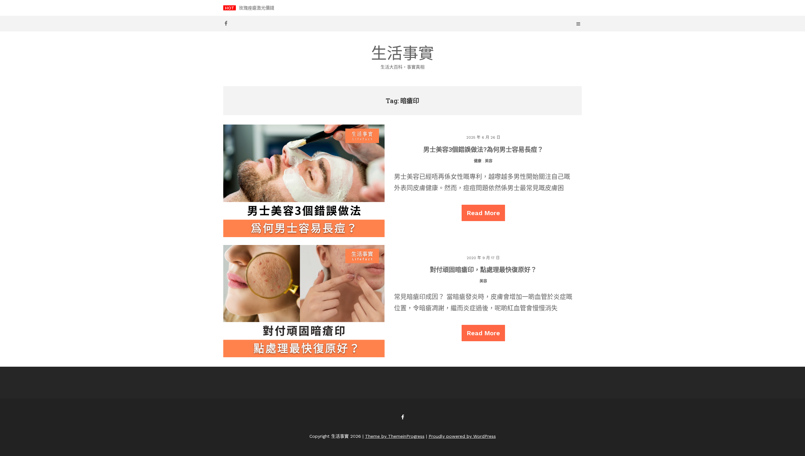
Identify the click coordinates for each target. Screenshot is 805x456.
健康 (477, 161)
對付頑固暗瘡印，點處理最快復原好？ (483, 269)
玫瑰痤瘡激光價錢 (256, 7)
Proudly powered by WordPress (462, 436)
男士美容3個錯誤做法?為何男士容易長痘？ (483, 149)
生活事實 (402, 57)
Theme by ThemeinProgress (395, 436)
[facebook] (225, 23)
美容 (488, 161)
